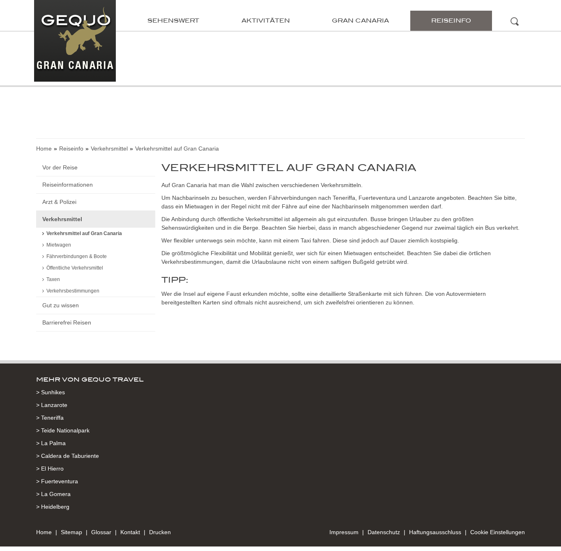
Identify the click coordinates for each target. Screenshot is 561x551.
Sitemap (71, 532)
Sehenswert (173, 20)
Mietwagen (58, 245)
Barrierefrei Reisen (66, 322)
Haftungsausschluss (435, 532)
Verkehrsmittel (109, 148)
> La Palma (51, 443)
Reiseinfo (451, 20)
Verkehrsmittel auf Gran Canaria (84, 233)
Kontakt (130, 532)
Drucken (160, 532)
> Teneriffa (50, 417)
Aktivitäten (265, 20)
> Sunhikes (50, 392)
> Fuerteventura (57, 481)
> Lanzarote (51, 405)
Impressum (344, 532)
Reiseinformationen (67, 184)
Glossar (101, 532)
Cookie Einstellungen (497, 532)
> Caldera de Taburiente (67, 456)
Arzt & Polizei (59, 202)
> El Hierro (50, 468)
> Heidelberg (52, 506)
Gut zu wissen (60, 305)
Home (44, 148)
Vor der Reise (60, 167)
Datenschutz (384, 532)
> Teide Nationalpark (63, 430)
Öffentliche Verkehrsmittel (74, 268)
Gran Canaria (360, 20)
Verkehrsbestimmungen (72, 291)
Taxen (53, 279)
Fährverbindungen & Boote (76, 256)
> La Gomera (53, 494)
